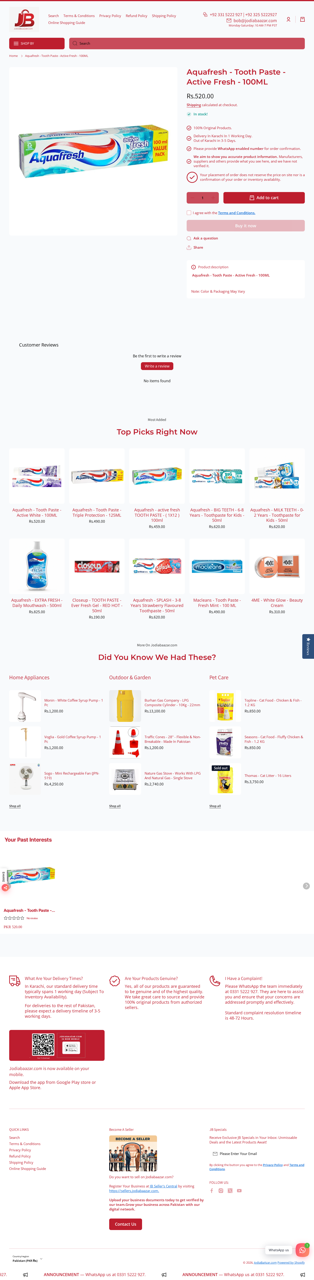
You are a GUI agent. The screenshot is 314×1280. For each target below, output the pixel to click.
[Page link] (57, 1045)
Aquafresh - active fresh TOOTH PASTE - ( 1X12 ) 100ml (157, 515)
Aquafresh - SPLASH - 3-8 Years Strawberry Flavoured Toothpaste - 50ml (157, 605)
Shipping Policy (21, 1162)
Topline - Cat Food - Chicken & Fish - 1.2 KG (273, 702)
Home (13, 56)
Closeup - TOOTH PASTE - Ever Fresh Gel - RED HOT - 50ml (97, 605)
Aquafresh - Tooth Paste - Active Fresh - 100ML (28, 910)
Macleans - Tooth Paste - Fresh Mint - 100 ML (217, 603)
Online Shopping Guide (27, 1168)
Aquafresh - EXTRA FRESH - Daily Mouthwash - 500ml (37, 603)
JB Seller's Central (163, 1186)
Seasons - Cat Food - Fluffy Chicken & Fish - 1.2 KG (274, 739)
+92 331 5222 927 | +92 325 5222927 (243, 14)
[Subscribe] (299, 1154)
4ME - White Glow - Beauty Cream (277, 603)
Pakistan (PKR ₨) (25, 1261)
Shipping (194, 105)
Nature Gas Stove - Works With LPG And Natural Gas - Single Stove (173, 775)
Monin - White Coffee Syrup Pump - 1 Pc (73, 702)
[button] (302, 19)
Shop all (15, 806)
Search (14, 1137)
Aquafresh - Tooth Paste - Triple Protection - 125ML (96, 512)
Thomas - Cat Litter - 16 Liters (268, 775)
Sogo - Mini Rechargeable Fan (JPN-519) (71, 775)
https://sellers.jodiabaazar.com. (134, 1190)
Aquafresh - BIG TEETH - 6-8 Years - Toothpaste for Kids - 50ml (217, 515)
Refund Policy (20, 1156)
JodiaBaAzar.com (265, 1262)
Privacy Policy (20, 1150)
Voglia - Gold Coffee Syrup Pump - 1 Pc (72, 739)
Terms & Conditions (24, 1143)
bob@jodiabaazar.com (255, 20)
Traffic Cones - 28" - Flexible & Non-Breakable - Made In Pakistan (173, 739)
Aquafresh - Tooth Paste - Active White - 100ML (36, 512)
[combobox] (187, 43)
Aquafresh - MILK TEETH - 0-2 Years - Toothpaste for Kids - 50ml (277, 515)
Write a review (157, 366)
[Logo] (24, 19)
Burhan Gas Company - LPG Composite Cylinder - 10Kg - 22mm (172, 702)
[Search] (73, 43)
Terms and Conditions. (236, 212)
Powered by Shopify (291, 1262)
